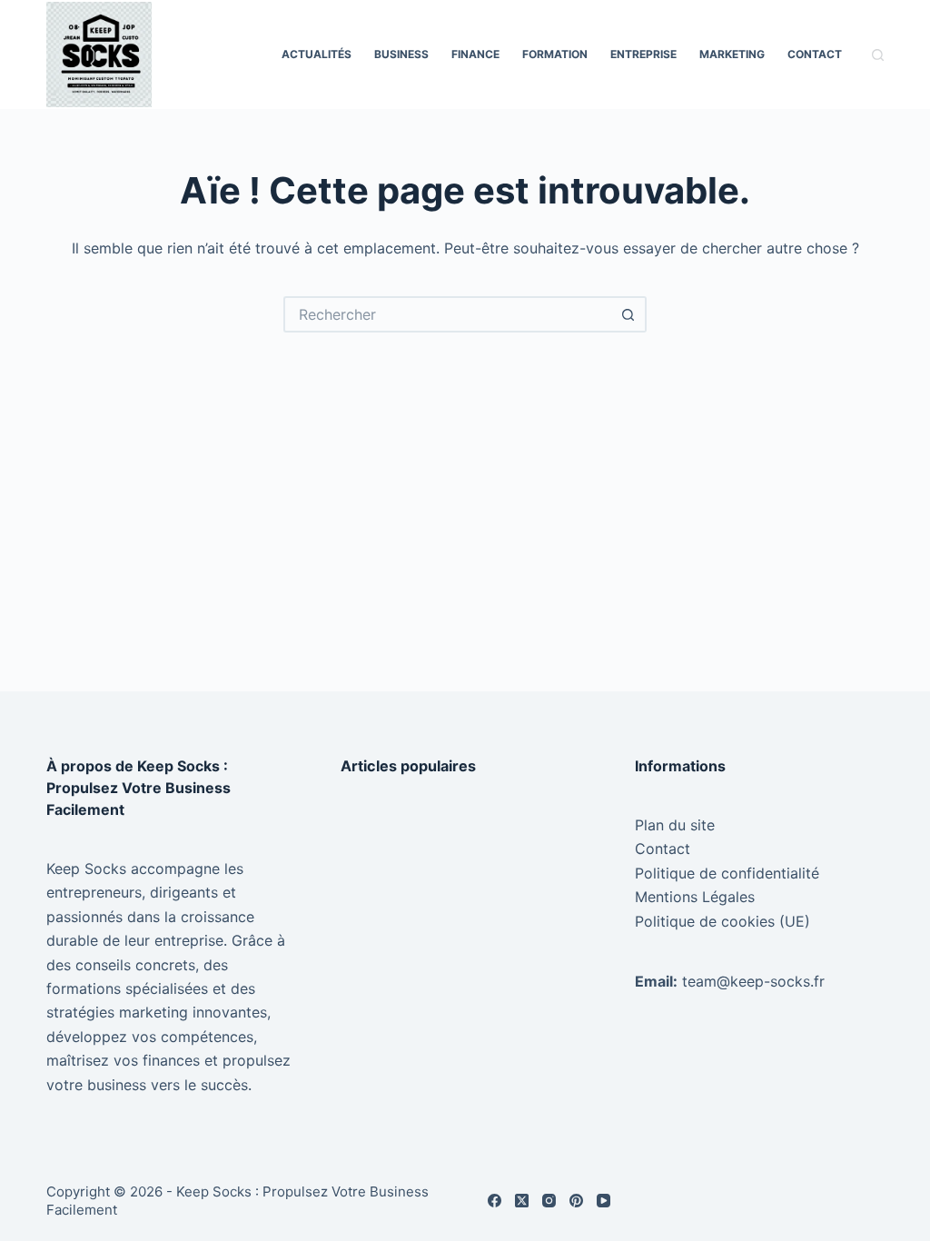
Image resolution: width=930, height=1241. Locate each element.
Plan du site (675, 825)
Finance (475, 54)
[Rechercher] (878, 55)
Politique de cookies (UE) (722, 921)
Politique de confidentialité (727, 873)
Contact (814, 54)
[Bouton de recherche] (628, 314)
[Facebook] (494, 1200)
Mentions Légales (695, 897)
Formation (555, 54)
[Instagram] (549, 1200)
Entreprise (643, 54)
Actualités (316, 54)
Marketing (732, 54)
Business (401, 54)
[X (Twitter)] (522, 1200)
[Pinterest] (576, 1200)
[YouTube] (603, 1200)
